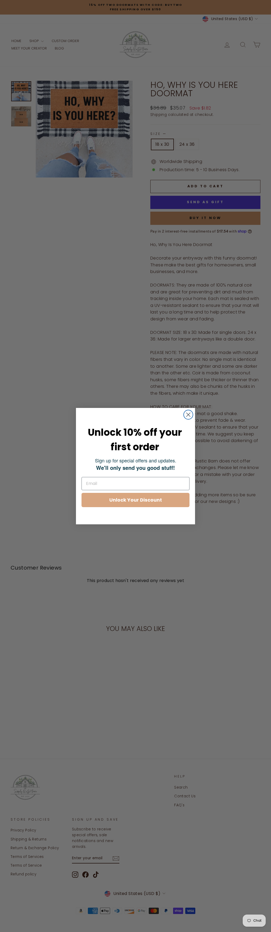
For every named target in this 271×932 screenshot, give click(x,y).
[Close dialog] (188, 414)
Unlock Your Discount (135, 500)
